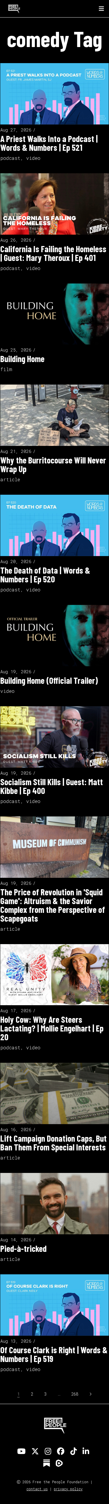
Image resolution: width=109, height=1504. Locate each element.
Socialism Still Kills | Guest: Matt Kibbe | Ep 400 (51, 786)
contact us (37, 1488)
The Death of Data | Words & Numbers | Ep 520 (45, 574)
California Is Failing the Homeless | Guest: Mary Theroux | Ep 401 (53, 253)
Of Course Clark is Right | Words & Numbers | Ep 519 (54, 1354)
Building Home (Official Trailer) (49, 680)
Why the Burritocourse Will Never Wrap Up (53, 464)
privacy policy (68, 1488)
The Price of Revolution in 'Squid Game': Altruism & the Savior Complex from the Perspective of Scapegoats (52, 905)
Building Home (22, 358)
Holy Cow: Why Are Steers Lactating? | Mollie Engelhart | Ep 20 (51, 1028)
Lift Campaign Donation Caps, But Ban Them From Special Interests (53, 1142)
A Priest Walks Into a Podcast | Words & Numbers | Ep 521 (49, 143)
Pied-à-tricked (23, 1248)
